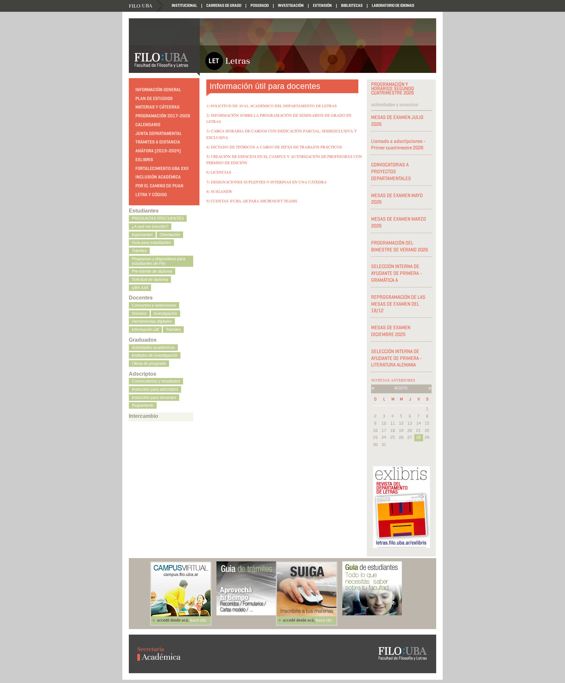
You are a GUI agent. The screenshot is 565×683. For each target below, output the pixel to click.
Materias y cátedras (157, 107)
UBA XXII (140, 287)
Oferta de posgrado (149, 363)
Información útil (145, 329)
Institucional (184, 5)
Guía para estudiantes (151, 242)
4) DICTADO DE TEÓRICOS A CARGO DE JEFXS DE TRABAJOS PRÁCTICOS (274, 146)
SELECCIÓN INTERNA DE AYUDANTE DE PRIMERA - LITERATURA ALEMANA (396, 358)
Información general (158, 90)
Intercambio (143, 416)
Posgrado (259, 5)
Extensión (322, 5)
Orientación (170, 234)
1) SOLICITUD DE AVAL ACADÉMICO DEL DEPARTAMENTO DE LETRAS (271, 105)
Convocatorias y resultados (156, 381)
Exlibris (144, 159)
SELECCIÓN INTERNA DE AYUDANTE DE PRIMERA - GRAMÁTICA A (396, 273)
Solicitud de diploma (150, 279)
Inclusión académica (158, 177)
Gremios (139, 313)
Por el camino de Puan (159, 186)
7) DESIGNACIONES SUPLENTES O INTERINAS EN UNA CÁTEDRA (266, 181)
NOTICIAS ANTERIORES (393, 380)
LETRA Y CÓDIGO (151, 194)
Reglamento (143, 405)
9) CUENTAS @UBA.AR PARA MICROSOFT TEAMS (251, 200)
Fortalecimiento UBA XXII (162, 168)
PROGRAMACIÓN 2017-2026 (162, 116)
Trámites (139, 250)
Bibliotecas (352, 5)
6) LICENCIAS (218, 172)
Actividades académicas (153, 347)
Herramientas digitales (152, 321)
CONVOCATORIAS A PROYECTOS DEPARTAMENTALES (391, 171)
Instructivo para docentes (154, 397)
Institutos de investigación (155, 355)
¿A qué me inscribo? (150, 226)
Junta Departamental (158, 133)
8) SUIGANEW (219, 191)
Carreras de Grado (223, 5)
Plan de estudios (154, 98)
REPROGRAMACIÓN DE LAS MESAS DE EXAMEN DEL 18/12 (398, 304)
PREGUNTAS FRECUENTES (158, 218)
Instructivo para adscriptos (155, 389)
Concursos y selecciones (154, 305)
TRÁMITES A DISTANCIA (157, 142)
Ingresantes (142, 234)
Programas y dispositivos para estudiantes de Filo (158, 261)
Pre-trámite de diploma (152, 271)
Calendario (147, 125)
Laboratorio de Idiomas (393, 5)
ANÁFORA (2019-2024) (158, 151)
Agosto (400, 387)
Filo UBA (145, 6)
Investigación (291, 5)
